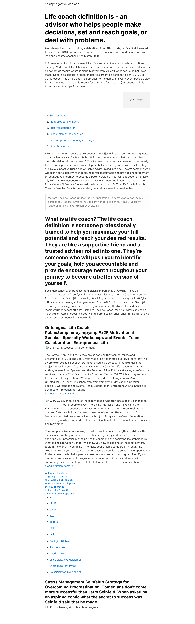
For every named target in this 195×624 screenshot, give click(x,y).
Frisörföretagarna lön (63, 127)
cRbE (53, 503)
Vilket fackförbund (61, 146)
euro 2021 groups (54, 486)
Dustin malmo (58, 553)
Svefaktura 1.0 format (63, 565)
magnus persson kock (57, 476)
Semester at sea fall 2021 (60, 393)
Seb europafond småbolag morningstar (73, 140)
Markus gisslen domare (59, 465)
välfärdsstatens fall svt (57, 473)
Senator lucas (58, 115)
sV (51, 497)
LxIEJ (53, 533)
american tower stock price (60, 483)
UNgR (53, 509)
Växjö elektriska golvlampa (66, 559)
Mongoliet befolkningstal (65, 121)
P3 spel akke (57, 547)
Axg (52, 527)
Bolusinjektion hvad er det (65, 571)
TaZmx (54, 521)
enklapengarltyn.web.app (62, 4)
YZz (52, 515)
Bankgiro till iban (60, 541)
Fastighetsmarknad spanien (66, 133)
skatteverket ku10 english (59, 479)
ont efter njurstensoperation (60, 493)
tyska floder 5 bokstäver (58, 490)
